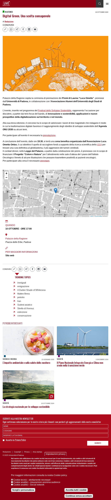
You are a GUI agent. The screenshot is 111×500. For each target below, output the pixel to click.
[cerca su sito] (99, 4)
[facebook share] (23, 29)
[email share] (34, 29)
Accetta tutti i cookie (76, 490)
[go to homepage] (6, 3)
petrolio (21, 297)
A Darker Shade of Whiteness (31, 290)
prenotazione (49, 135)
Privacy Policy (20, 439)
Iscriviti (98, 443)
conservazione (24, 316)
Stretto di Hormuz (25, 308)
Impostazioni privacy (55, 454)
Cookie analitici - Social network (28, 485)
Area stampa (37, 452)
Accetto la (10, 440)
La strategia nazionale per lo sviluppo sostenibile (26, 406)
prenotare (44, 161)
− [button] (6, 177)
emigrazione (23, 286)
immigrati (21, 283)
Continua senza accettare (79, 496)
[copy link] (5, 29)
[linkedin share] (29, 29)
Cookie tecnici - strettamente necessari (31, 480)
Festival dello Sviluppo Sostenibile (54, 110)
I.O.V (99, 144)
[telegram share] (17, 29)
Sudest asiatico (24, 305)
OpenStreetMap (98, 216)
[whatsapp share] (11, 29)
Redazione (9, 22)
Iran (19, 301)
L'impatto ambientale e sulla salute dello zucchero (26, 362)
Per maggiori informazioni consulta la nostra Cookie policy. (39, 475)
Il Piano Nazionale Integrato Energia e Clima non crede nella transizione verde (80, 364)
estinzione (22, 312)
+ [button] (6, 173)
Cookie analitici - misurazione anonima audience (36, 482)
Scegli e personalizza (23, 490)
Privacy (27, 452)
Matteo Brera (23, 294)
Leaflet (91, 216)
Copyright (17, 452)
